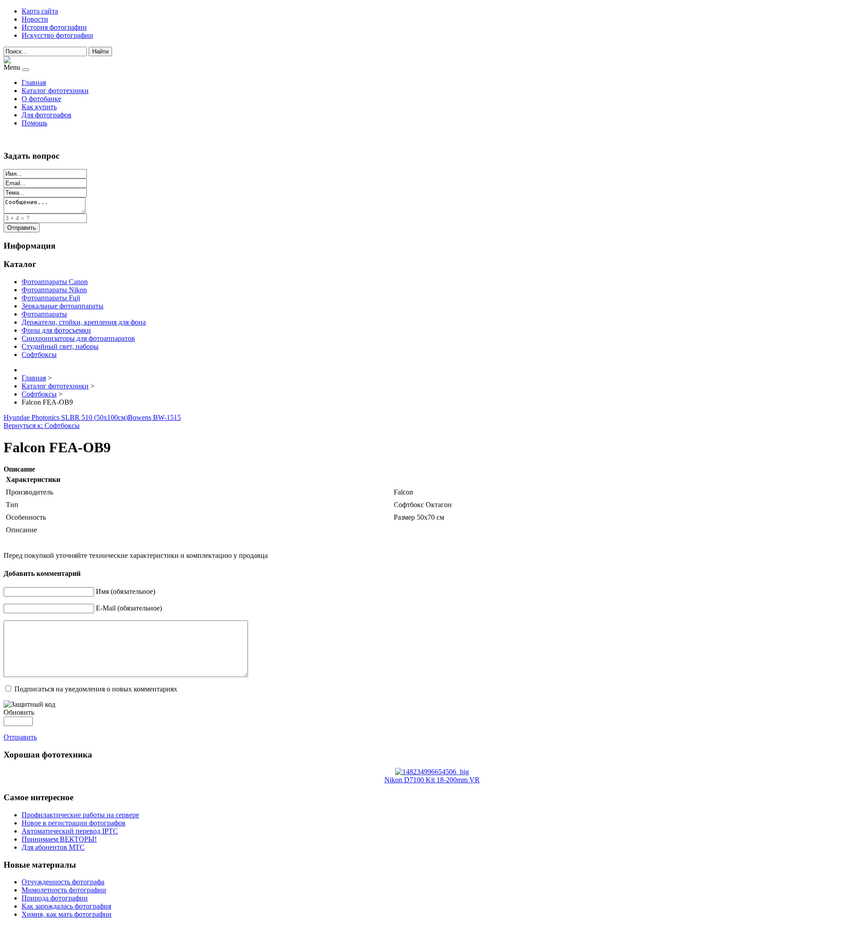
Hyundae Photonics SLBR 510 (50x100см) (66, 417)
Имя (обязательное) (125, 591)
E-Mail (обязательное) (129, 608)
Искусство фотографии (57, 35)
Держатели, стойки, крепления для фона (84, 322)
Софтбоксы (39, 354)
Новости (35, 19)
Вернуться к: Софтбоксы (42, 425)
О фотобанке (41, 99)
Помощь (34, 123)
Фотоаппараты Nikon (54, 290)
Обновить (19, 712)
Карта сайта (40, 11)
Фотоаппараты (44, 314)
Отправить (20, 737)
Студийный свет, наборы (60, 346)
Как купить (39, 107)
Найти (100, 51)
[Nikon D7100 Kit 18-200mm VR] (432, 772)
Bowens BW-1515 (154, 417)
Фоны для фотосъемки (56, 330)
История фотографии (54, 27)
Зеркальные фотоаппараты (63, 306)
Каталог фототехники (55, 90)
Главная (34, 82)
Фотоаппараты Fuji (51, 298)
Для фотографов (47, 115)
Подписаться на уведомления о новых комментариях (95, 689)
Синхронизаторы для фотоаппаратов (78, 338)
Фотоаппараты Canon (55, 281)
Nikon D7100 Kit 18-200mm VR (432, 780)
